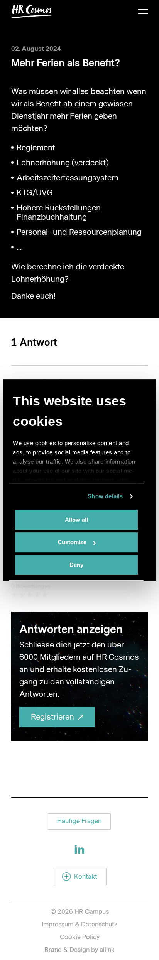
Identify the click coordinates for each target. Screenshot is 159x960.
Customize (72, 542)
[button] (79, 821)
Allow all (76, 519)
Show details (105, 496)
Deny (76, 565)
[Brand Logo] (31, 11)
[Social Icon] (79, 849)
